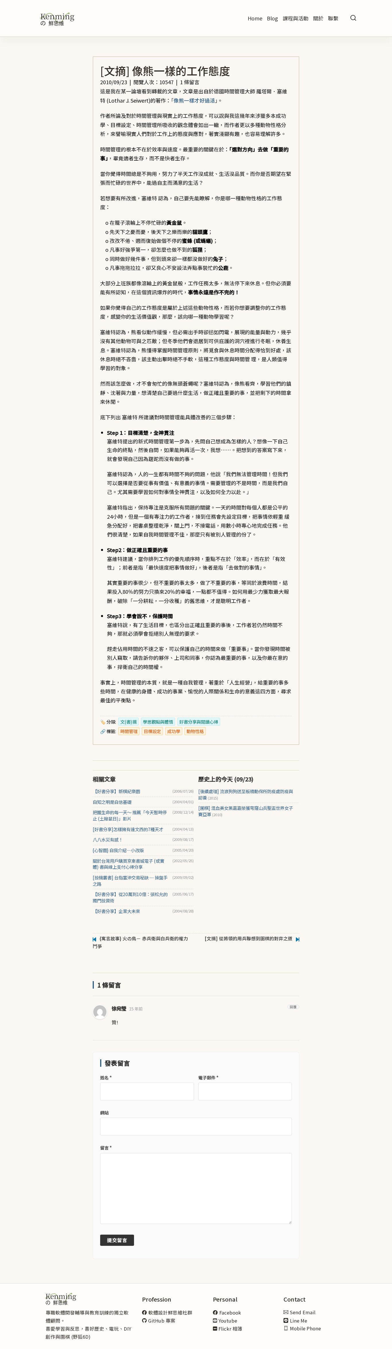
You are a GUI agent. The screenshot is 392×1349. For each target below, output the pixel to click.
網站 (104, 1113)
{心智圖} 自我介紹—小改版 (118, 850)
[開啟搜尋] (353, 18)
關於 (318, 18)
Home (255, 18)
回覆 (293, 1007)
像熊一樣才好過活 (194, 100)
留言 (106, 1148)
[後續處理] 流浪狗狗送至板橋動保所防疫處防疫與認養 (245, 794)
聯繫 (333, 18)
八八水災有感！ (108, 840)
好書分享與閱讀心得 (198, 721)
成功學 (173, 731)
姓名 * (106, 1078)
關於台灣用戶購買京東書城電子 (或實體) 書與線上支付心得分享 (128, 864)
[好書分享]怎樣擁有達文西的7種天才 (128, 829)
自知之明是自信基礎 (112, 802)
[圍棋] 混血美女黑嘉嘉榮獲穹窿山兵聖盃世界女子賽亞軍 (245, 811)
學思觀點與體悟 (158, 721)
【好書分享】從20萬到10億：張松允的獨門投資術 (130, 897)
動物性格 (195, 731)
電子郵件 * (208, 1078)
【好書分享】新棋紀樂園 (116, 791)
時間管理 (128, 731)
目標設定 (152, 731)
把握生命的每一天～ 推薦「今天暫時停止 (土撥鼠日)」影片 (130, 815)
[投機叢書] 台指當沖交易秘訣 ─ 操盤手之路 (130, 881)
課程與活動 (295, 18)
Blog (272, 18)
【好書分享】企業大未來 (116, 911)
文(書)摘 (128, 721)
